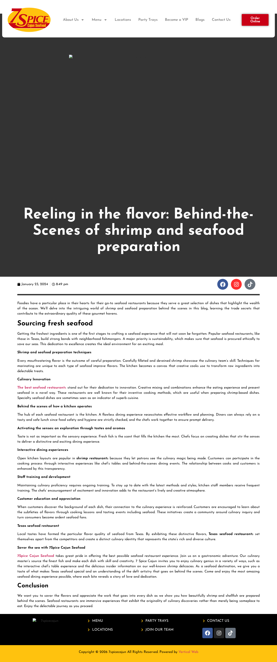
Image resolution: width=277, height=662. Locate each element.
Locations (123, 20)
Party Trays (148, 20)
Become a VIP (176, 20)
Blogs (200, 20)
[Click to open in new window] (222, 284)
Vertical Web (188, 652)
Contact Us (221, 20)
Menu (96, 20)
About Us (71, 20)
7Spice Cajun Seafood (35, 556)
